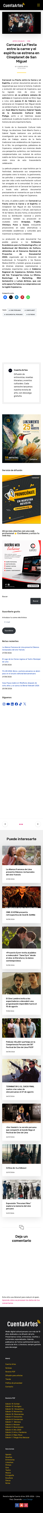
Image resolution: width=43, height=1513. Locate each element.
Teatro (8, 1470)
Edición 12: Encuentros (14, 1409)
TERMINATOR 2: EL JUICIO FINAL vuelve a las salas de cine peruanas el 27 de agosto (20, 1089)
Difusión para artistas (14, 1375)
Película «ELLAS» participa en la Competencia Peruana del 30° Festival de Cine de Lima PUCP (20, 1044)
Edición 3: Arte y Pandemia (16, 1432)
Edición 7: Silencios (13, 1422)
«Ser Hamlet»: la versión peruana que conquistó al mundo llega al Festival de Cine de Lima (21, 1130)
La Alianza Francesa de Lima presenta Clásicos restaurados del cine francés (20, 872)
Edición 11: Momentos (13, 1412)
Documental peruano (14, 314)
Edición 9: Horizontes (13, 1417)
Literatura (9, 1462)
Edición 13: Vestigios (13, 1406)
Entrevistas (10, 1460)
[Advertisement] (21, 339)
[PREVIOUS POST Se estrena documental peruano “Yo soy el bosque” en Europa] (5, 824)
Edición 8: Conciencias (14, 1419)
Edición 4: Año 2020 (13, 1430)
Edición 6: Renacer (13, 1425)
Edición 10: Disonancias (14, 1414)
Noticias (8, 1368)
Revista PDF (10, 1372)
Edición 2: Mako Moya (14, 1435)
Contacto (9, 1387)
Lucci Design (28, 1499)
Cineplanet (30, 310)
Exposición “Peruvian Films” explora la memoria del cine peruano (18, 1206)
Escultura (9, 1478)
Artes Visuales (19, 41)
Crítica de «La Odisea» (16, 1168)
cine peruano (15, 310)
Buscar (5, 596)
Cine (28, 41)
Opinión (8, 1455)
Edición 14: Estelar (12, 1404)
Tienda (8, 1379)
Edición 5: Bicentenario (14, 1427)
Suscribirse (9, 631)
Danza (7, 1480)
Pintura (8, 1465)
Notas (7, 1483)
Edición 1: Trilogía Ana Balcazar (17, 1437)
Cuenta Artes (22, 66)
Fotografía (9, 1475)
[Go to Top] (38, 1508)
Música (8, 1473)
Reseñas (8, 1457)
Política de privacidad (13, 1383)
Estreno (31, 314)
